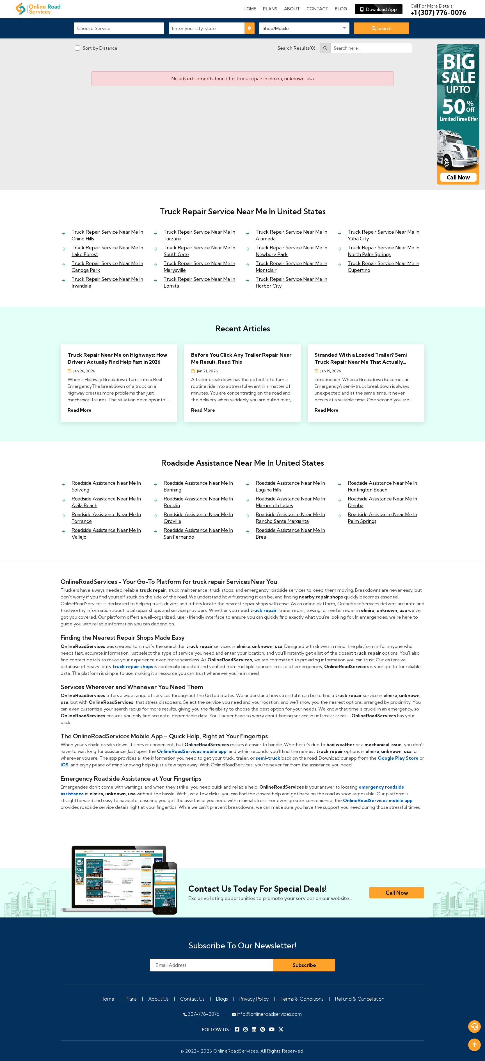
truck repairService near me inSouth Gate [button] (199, 251)
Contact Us (192, 999)
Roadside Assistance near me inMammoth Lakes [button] (290, 502)
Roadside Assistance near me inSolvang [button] (106, 486)
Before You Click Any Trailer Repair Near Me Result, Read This (241, 358)
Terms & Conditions (302, 999)
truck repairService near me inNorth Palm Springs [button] (383, 251)
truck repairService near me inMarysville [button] (199, 266)
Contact (317, 9)
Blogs (222, 999)
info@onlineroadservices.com (269, 1014)
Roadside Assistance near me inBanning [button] (198, 486)
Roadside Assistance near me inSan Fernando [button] (198, 533)
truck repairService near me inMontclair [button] (291, 266)
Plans (131, 999)
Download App (380, 9)
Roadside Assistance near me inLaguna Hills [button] (290, 486)
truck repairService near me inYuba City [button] (383, 235)
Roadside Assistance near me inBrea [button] (290, 533)
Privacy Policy (254, 999)
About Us (158, 999)
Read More (79, 410)
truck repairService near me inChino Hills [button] (107, 235)
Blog (341, 9)
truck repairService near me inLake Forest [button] (107, 251)
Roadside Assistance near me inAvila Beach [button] (106, 502)
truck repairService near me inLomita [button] (199, 282)
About (292, 9)
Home (249, 9)
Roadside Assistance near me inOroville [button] (198, 517)
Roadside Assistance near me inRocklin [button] (198, 502)
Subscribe (304, 965)
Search (384, 28)
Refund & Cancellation (360, 999)
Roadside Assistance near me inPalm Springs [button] (382, 517)
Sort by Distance (100, 48)
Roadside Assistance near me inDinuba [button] (382, 502)
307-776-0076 (203, 1014)
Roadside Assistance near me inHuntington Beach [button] (382, 486)
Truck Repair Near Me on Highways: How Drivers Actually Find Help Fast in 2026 (117, 358)
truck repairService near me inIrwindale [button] (107, 282)
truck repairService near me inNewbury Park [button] (291, 251)
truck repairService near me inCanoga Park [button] (107, 266)
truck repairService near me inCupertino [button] (383, 266)
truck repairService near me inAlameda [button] (291, 235)
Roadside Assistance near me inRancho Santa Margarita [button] (290, 517)
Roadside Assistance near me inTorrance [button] (106, 517)
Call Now (397, 892)
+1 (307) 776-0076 (438, 9)
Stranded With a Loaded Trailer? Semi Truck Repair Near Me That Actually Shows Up (361, 358)
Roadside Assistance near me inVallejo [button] (106, 533)
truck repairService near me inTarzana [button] (199, 235)
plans (270, 9)
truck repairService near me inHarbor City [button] (291, 282)
